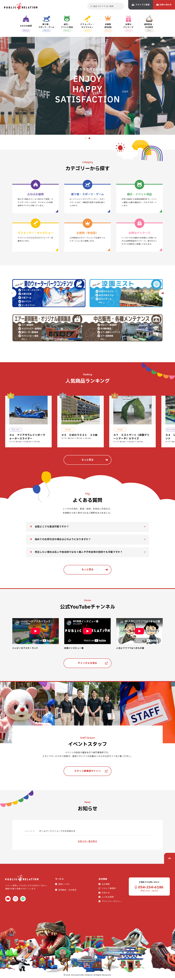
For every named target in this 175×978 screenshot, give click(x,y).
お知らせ (106, 892)
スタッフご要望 (142, 4)
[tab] (86, 138)
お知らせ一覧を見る (87, 841)
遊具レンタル (64, 884)
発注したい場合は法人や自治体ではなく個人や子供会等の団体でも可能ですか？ (79, 552)
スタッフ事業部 (109, 888)
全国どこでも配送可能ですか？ (52, 526)
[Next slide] (163, 293)
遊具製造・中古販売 (67, 890)
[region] (90, 422)
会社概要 (106, 884)
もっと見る (87, 460)
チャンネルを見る (87, 663)
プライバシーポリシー (112, 901)
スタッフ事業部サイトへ (87, 771)
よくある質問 (108, 897)
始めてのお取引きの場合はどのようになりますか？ (63, 539)
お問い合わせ (165, 4)
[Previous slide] (12, 293)
